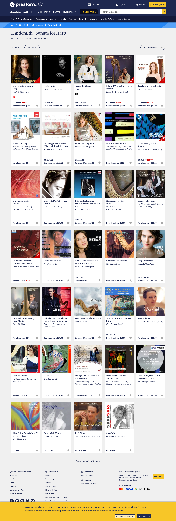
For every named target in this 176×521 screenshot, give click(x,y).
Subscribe (158, 477)
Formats (83, 19)
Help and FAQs (51, 490)
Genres (72, 19)
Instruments (70, 12)
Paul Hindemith (55, 25)
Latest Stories (123, 19)
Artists (53, 19)
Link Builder (49, 493)
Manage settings (123, 516)
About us (13, 475)
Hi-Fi (33, 12)
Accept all (145, 516)
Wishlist (142, 4)
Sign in (122, 4)
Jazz (25, 12)
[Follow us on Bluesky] (23, 501)
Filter (34, 47)
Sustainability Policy (17, 490)
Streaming (90, 12)
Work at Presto (16, 493)
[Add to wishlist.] (37, 105)
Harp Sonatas (43, 38)
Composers (41, 19)
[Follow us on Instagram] (28, 501)
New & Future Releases (22, 19)
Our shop (13, 482)
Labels (63, 19)
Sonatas (32, 38)
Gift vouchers (50, 486)
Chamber (22, 38)
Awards (93, 19)
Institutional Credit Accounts (56, 501)
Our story (13, 486)
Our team (14, 479)
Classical (15, 12)
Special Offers (107, 19)
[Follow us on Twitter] (17, 501)
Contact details (87, 475)
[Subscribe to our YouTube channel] (33, 501)
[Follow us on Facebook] (12, 501)
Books (56, 12)
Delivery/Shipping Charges (56, 497)
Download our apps (89, 484)
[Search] (164, 11)
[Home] (13, 25)
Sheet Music (44, 12)
